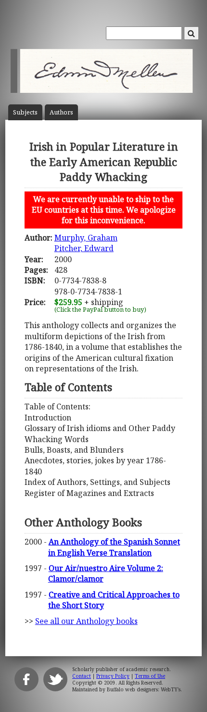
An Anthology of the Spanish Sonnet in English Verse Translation (114, 547)
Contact (81, 676)
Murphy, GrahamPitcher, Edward (85, 243)
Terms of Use (150, 676)
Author (61, 112)
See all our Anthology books (86, 621)
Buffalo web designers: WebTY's (144, 689)
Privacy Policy (112, 676)
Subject (25, 112)
